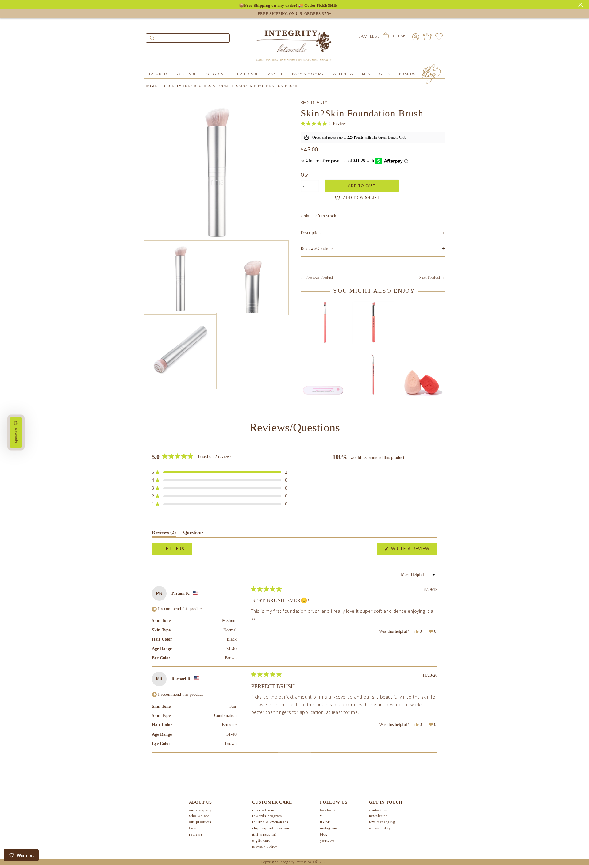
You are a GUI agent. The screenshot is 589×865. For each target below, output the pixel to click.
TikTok (325, 822)
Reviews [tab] (164, 533)
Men (366, 74)
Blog (324, 834)
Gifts (385, 74)
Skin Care (186, 74)
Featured (157, 74)
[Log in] (416, 36)
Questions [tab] (193, 533)
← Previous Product (317, 277)
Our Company (200, 810)
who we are (199, 816)
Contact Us (378, 810)
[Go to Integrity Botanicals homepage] (294, 42)
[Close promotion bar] (581, 4)
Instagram (328, 828)
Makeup (275, 74)
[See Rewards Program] (427, 36)
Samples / (368, 36)
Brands (407, 74)
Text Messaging (382, 822)
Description (373, 233)
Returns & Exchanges (270, 822)
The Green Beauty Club (389, 137)
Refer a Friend (263, 810)
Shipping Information (270, 828)
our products (200, 822)
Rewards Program (267, 816)
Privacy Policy (264, 846)
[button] (324, 123)
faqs (192, 828)
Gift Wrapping (264, 834)
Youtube (327, 840)
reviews (196, 834)
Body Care (217, 74)
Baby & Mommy (308, 74)
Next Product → (432, 277)
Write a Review (413, 550)
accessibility (380, 828)
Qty (304, 174)
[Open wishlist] (439, 36)
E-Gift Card (261, 840)
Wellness (343, 74)
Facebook (328, 810)
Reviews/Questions (317, 248)
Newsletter (378, 816)
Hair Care (248, 74)
